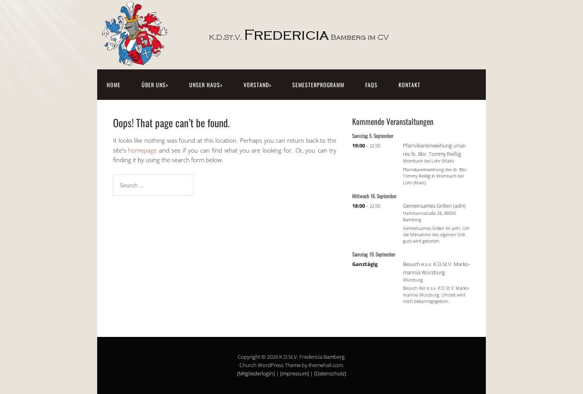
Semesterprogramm (318, 84)
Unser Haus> (205, 84)
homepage (142, 150)
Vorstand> (257, 84)
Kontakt (409, 84)
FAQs (371, 84)
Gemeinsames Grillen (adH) (434, 205)
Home (114, 84)
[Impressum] (294, 373)
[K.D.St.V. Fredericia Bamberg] (265, 60)
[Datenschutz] (330, 373)
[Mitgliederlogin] (256, 373)
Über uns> (155, 84)
